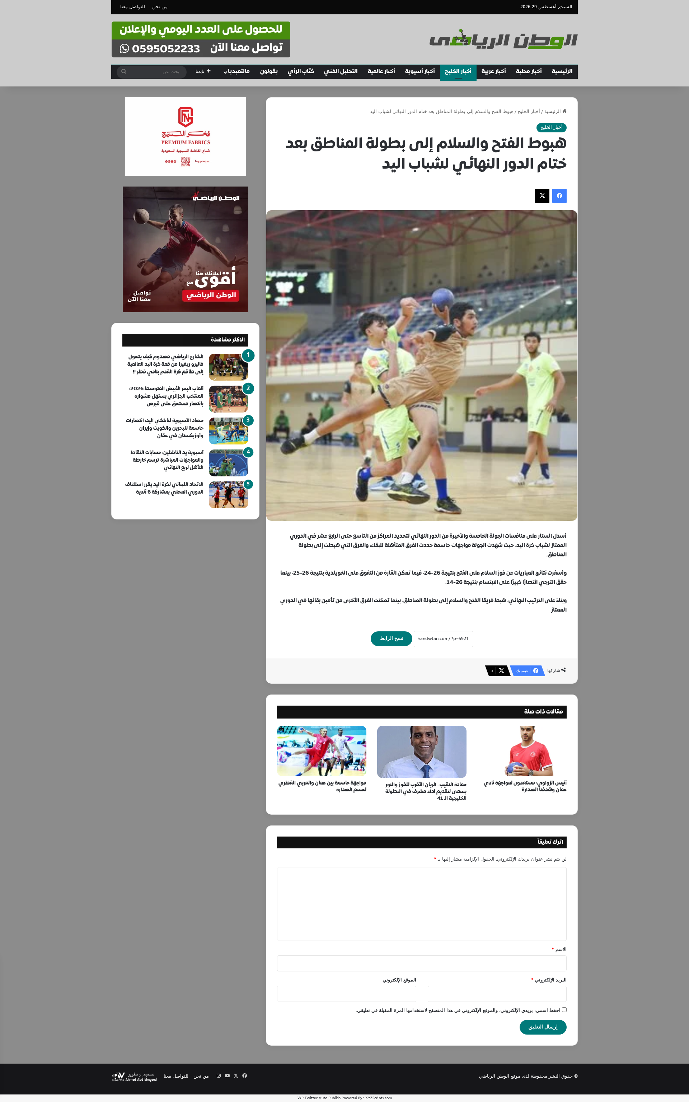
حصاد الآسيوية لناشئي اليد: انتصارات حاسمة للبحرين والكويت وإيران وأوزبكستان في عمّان (164, 428)
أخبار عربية (494, 71)
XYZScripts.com (378, 1098)
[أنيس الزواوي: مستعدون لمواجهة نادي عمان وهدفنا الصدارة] (522, 751)
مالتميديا (239, 71)
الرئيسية (562, 71)
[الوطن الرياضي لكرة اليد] (504, 39)
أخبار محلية (529, 71)
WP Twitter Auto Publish (319, 1098)
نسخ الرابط (391, 638)
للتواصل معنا (132, 7)
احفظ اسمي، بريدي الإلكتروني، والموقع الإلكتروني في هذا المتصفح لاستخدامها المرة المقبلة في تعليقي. (458, 1011)
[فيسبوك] (559, 196)
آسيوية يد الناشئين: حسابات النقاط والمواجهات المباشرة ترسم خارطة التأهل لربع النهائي (167, 460)
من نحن (160, 7)
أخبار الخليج (458, 71)
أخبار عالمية (381, 71)
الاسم (559, 950)
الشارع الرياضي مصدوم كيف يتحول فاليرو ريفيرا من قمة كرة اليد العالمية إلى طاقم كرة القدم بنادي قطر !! (165, 364)
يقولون (269, 71)
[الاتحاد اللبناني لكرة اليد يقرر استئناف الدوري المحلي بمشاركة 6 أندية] (228, 494)
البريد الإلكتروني (549, 980)
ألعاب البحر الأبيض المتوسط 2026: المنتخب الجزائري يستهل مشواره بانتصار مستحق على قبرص (166, 396)
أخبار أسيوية (420, 71)
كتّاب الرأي (301, 71)
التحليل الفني (341, 71)
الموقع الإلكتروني (399, 980)
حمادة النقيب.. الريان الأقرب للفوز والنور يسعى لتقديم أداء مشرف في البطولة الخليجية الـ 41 (426, 792)
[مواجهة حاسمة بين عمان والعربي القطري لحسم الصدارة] (321, 751)
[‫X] (542, 196)
